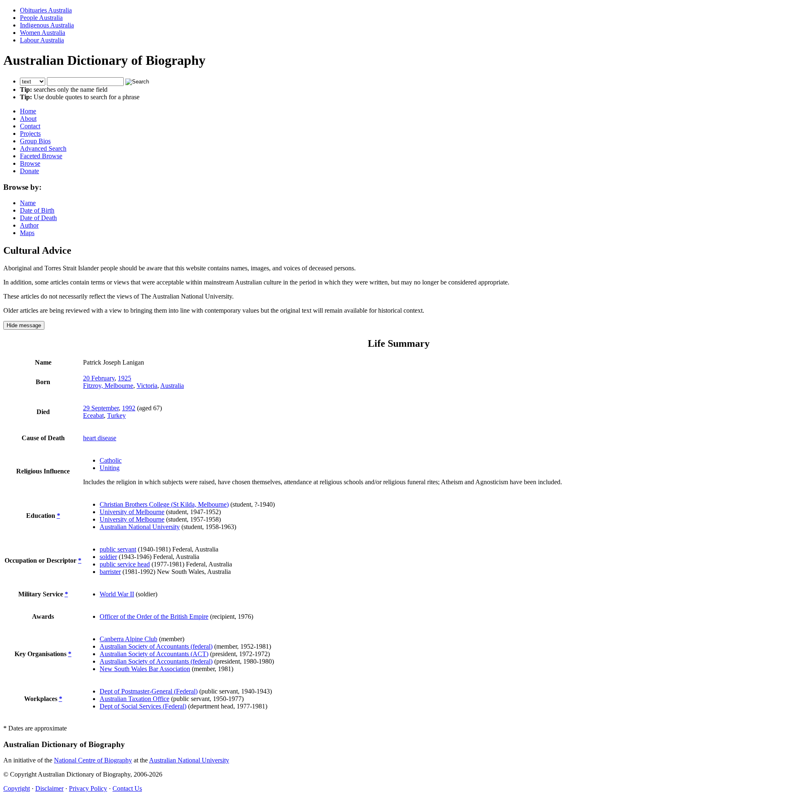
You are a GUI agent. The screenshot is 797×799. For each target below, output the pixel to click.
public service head (125, 564)
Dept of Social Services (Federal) (143, 706)
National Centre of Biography (93, 760)
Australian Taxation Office (134, 698)
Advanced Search (43, 148)
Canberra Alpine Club (128, 638)
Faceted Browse (41, 155)
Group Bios (35, 141)
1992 (128, 408)
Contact (30, 126)
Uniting (110, 467)
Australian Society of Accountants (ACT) (154, 653)
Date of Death (38, 217)
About (28, 118)
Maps (27, 232)
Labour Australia (42, 40)
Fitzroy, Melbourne (108, 385)
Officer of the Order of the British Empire (154, 616)
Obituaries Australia (46, 10)
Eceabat (93, 415)
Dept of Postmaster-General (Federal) (149, 691)
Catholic (111, 460)
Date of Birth (37, 210)
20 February (99, 378)
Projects (30, 133)
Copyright (16, 788)
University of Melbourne (132, 511)
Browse (30, 163)
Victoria (147, 385)
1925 (124, 378)
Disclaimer (49, 788)
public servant (118, 549)
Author (29, 225)
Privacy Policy (88, 788)
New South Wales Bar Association (145, 668)
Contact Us (127, 788)
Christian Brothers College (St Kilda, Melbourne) (164, 504)
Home (28, 111)
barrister (110, 571)
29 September (101, 408)
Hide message (24, 325)
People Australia (41, 17)
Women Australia (42, 32)
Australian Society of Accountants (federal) (156, 646)
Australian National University (140, 526)
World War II (117, 594)
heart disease (99, 437)
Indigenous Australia (47, 25)
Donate (29, 170)
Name (28, 202)
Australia (172, 385)
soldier (108, 556)
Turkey (116, 415)
